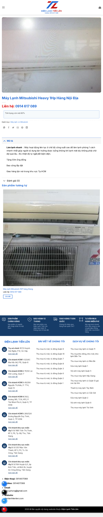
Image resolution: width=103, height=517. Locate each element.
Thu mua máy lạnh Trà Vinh (81, 407)
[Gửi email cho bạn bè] (18, 128)
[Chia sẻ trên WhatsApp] (4, 128)
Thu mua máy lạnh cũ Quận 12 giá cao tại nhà (84, 382)
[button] (3, 7)
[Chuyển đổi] (4, 141)
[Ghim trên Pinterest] (22, 128)
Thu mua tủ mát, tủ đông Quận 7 (50, 359)
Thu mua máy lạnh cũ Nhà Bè (82, 361)
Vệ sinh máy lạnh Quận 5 (80, 371)
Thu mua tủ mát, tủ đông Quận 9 (50, 349)
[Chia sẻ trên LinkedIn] (27, 128)
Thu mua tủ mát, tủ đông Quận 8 (50, 364)
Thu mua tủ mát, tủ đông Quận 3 (50, 368)
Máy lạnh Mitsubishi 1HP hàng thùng (18, 289)
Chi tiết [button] (8, 296)
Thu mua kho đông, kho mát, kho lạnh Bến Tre (84, 355)
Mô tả (10, 141)
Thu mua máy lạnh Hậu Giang (82, 376)
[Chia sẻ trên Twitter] (13, 128)
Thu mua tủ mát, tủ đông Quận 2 (50, 378)
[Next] (10, 307)
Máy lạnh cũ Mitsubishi (19, 122)
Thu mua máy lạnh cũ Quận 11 (82, 349)
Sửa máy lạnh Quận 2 (79, 398)
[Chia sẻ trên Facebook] (9, 128)
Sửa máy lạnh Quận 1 (79, 366)
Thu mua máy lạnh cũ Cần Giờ (83, 393)
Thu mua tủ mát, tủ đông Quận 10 (50, 354)
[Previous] (3, 307)
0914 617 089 (26, 106)
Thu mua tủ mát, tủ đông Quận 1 (49, 383)
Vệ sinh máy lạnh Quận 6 (80, 403)
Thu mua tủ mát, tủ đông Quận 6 (50, 373)
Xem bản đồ (13, 354)
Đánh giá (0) (13, 180)
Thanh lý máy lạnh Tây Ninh (82, 388)
